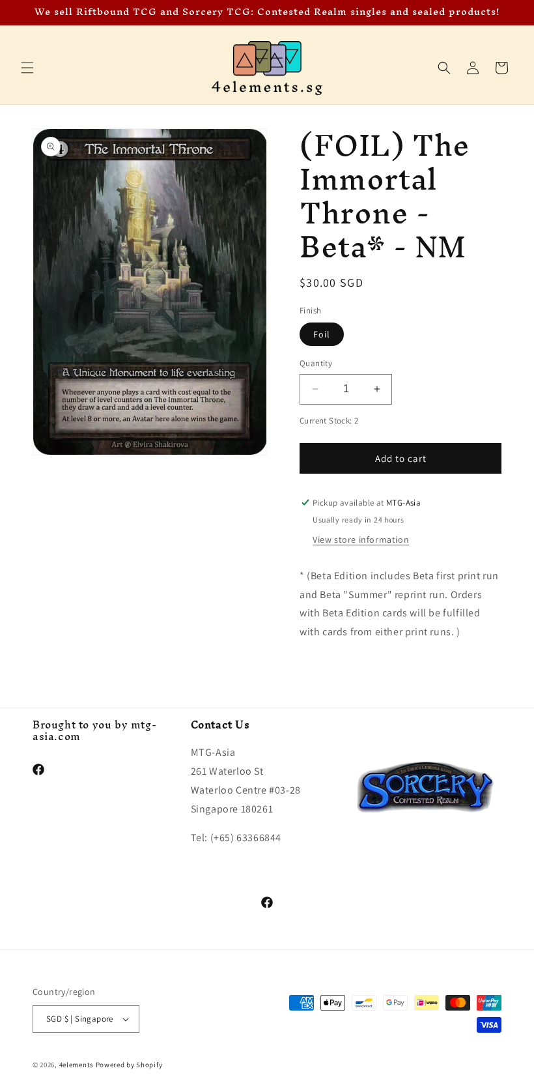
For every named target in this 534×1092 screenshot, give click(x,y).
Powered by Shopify (129, 1064)
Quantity (316, 363)
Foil (321, 334)
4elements (76, 1064)
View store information (361, 539)
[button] (27, 67)
